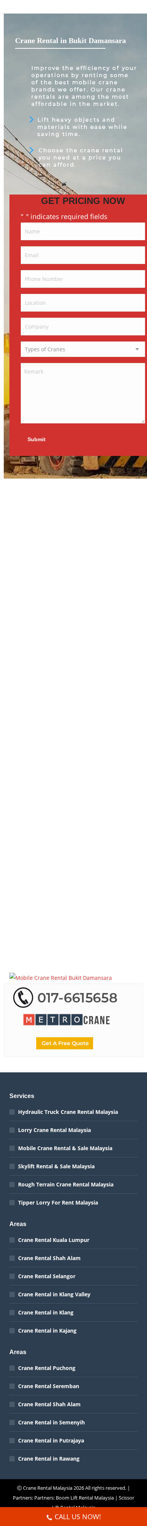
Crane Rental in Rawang (49, 1458)
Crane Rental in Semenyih (51, 1422)
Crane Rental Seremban (48, 1386)
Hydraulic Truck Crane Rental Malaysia (68, 1111)
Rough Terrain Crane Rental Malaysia (65, 1184)
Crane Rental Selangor (46, 1276)
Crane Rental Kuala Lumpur (53, 1239)
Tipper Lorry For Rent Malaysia (58, 1202)
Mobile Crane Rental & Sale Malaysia (65, 1148)
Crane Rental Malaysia (47, 1487)
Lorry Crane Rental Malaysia (54, 1130)
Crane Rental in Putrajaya (51, 1440)
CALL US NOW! (78, 1516)
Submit (37, 439)
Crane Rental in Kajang (47, 1330)
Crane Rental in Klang (46, 1312)
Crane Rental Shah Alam (49, 1258)
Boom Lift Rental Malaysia (85, 1497)
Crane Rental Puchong (46, 1368)
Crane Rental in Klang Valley (54, 1294)
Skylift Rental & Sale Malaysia (56, 1166)
